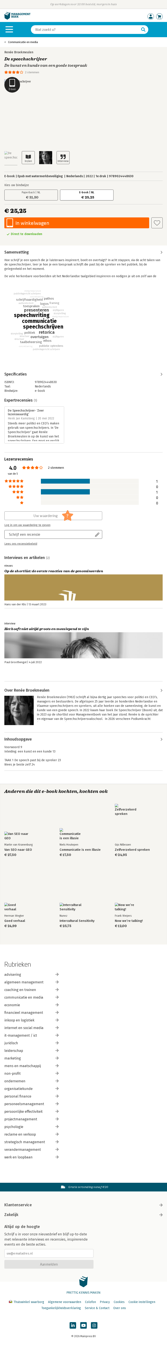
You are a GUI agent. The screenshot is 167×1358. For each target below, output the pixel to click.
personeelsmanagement (24, 1104)
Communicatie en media (23, 42)
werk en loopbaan (18, 1157)
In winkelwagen (32, 223)
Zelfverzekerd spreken (132, 850)
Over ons (119, 1308)
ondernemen (14, 1081)
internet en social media (23, 1028)
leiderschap (13, 1051)
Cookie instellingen (142, 1302)
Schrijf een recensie (24, 534)
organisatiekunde (18, 1089)
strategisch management (24, 1142)
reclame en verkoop (20, 1134)
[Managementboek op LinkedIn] (73, 1325)
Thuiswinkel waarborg (29, 1302)
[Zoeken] (143, 29)
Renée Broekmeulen (18, 52)
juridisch (11, 1043)
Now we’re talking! (129, 921)
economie (12, 1005)
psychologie (13, 1127)
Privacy (105, 1302)
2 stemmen (32, 72)
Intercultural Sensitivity (77, 921)
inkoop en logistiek (19, 1020)
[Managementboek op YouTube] (83, 1325)
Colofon (90, 1302)
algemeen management (23, 982)
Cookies (119, 1302)
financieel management (23, 1013)
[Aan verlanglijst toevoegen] (157, 222)
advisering (12, 975)
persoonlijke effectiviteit (23, 1111)
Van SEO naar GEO (18, 850)
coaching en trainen (20, 990)
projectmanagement (20, 1119)
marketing (12, 1058)
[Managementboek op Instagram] (94, 1325)
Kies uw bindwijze (16, 185)
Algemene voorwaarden (64, 1302)
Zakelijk (11, 1214)
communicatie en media (23, 997)
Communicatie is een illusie (80, 850)
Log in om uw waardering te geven (27, 525)
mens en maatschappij (22, 1066)
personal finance (17, 1096)
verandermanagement (22, 1150)
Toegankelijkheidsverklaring (61, 1308)
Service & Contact (97, 1308)
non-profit (12, 1073)
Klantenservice (18, 1205)
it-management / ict (20, 1035)
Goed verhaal (14, 921)
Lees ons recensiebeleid (20, 544)
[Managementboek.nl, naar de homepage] (17, 18)
